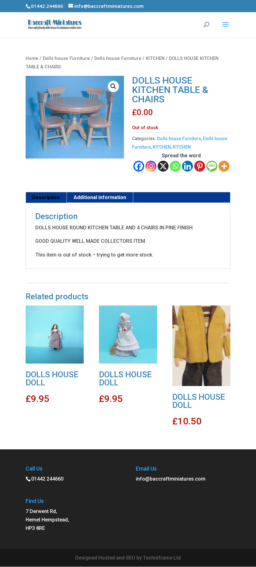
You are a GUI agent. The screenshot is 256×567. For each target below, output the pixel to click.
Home (32, 58)
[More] (224, 166)
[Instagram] (150, 166)
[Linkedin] (187, 166)
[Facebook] (138, 166)
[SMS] (211, 166)
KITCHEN (155, 58)
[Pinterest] (199, 166)
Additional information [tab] (100, 197)
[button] (113, 86)
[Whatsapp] (175, 166)
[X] (163, 166)
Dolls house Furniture (66, 58)
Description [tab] (46, 197)
